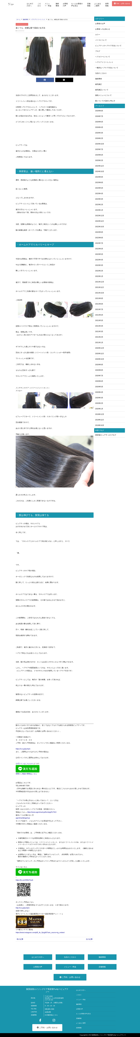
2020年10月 (99, 359)
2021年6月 (99, 315)
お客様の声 (65, 5)
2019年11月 (99, 420)
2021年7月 (99, 309)
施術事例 (57, 5)
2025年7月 (99, 149)
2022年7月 (99, 243)
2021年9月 (99, 298)
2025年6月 (99, 155)
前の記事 (20, 939)
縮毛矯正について (101, 90)
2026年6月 (99, 122)
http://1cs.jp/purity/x (23, 908)
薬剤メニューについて (103, 95)
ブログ (97, 51)
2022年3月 (99, 265)
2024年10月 (99, 171)
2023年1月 (99, 210)
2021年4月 (99, 326)
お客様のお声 (100, 23)
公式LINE (48, 1012)
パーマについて (101, 40)
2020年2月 (99, 403)
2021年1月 (99, 342)
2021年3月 (99, 331)
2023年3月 (99, 199)
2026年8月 (99, 111)
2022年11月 (99, 221)
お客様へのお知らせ (102, 29)
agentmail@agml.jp (23, 818)
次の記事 (89, 939)
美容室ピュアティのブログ (105, 435)
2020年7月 (99, 375)
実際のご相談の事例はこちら (26, 774)
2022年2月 (99, 271)
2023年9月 (99, 177)
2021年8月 (99, 304)
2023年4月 (99, 193)
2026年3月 (99, 133)
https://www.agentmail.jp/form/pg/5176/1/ (41, 812)
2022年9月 (99, 232)
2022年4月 (99, 260)
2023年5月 (99, 188)
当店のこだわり (101, 73)
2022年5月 (99, 254)
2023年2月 (99, 204)
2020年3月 (99, 398)
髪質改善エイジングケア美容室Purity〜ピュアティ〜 (47, 990)
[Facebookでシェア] (45, 80)
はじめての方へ (30, 5)
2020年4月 (99, 392)
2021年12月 (99, 282)
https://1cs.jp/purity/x (23, 749)
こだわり (39, 5)
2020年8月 (99, 370)
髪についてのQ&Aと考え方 (105, 101)
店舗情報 (88, 5)
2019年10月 (99, 425)
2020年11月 (99, 353)
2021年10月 (99, 293)
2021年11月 (99, 287)
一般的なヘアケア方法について (106, 68)
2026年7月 (99, 116)
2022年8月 (99, 238)
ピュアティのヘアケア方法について (108, 45)
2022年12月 (99, 215)
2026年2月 (99, 138)
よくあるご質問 (97, 5)
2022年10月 (99, 226)
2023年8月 (99, 182)
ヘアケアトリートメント (22, 24)
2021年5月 (99, 320)
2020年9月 (99, 364)
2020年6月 (99, 381)
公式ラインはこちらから (25, 763)
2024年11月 (99, 166)
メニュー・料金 (48, 5)
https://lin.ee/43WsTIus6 (24, 880)
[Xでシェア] (64, 80)
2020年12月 (99, 348)
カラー (97, 34)
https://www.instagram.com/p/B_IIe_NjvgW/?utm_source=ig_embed (40, 932)
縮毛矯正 (98, 84)
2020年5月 (99, 387)
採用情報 (107, 5)
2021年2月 (99, 337)
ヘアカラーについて (102, 57)
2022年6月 (99, 249)
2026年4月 (99, 127)
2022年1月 (99, 276)
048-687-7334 (49, 1009)
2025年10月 (99, 144)
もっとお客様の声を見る (77, 5)
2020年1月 (99, 409)
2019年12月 (99, 414)
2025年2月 (99, 160)
